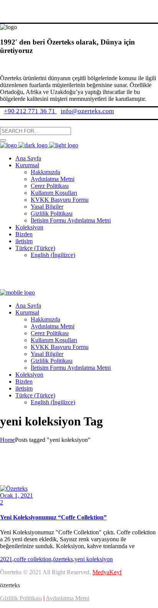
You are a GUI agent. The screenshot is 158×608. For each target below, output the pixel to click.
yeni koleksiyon (93, 559)
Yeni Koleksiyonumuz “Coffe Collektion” (53, 517)
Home (7, 440)
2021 (6, 559)
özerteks (63, 559)
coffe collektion (32, 559)
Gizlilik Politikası (21, 598)
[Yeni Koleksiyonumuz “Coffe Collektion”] (14, 488)
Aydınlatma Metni (67, 598)
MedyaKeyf (107, 572)
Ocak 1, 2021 (16, 495)
